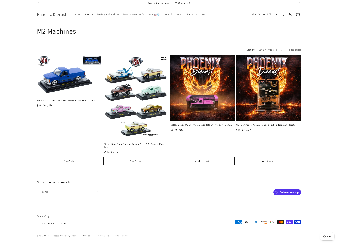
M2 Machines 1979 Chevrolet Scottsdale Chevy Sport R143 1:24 (201, 124)
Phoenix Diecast (51, 236)
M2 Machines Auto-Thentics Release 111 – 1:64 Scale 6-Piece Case (134, 146)
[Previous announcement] (38, 3)
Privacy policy (103, 235)
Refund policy (87, 235)
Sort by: (250, 49)
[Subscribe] (96, 192)
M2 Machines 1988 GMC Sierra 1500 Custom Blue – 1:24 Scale (68, 100)
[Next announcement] (300, 3)
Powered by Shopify (69, 236)
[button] (88, 14)
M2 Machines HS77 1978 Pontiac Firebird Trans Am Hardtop (266, 124)
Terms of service (120, 235)
